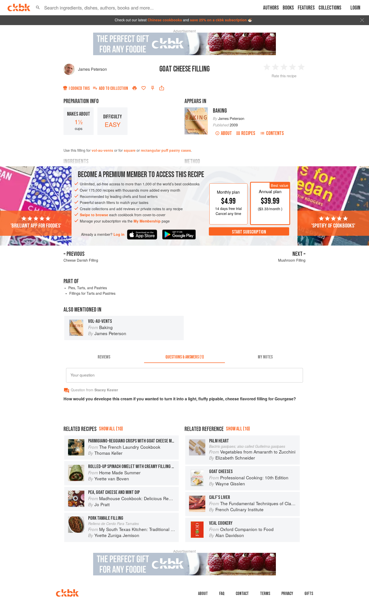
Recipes (248, 133)
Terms (265, 593)
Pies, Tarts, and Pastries (87, 287)
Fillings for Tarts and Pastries (92, 293)
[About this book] (196, 109)
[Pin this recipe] (152, 88)
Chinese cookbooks (165, 19)
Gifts (308, 593)
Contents (275, 133)
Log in (119, 234)
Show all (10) (111, 429)
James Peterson (92, 69)
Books (288, 8)
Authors (271, 8)
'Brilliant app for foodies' (36, 225)
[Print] (134, 88)
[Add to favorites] (143, 88)
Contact (242, 593)
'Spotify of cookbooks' (333, 225)
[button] (37, 7)
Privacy (287, 593)
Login (355, 8)
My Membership (147, 220)
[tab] (104, 357)
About (226, 133)
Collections (330, 8)
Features (306, 8)
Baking (220, 110)
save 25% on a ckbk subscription (218, 19)
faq (221, 593)
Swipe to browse (94, 214)
